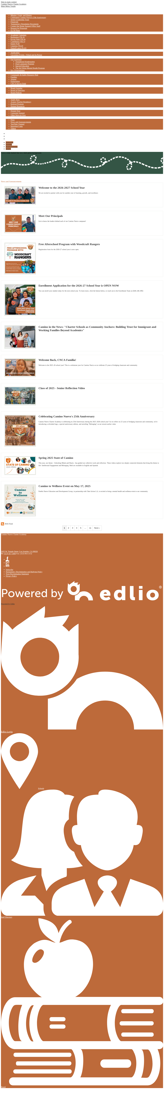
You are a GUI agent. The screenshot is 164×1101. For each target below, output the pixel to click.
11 (90, 528)
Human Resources (17, 106)
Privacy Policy (11, 576)
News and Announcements (21, 122)
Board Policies (16, 93)
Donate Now (15, 111)
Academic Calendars (18, 35)
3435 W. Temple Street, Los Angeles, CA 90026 (19, 551)
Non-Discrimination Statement (17, 574)
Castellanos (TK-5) (18, 42)
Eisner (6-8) (15, 44)
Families (14, 77)
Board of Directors (18, 90)
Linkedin (7, 138)
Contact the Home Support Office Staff (25, 26)
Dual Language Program (24, 64)
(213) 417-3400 (10, 554)
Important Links (17, 126)
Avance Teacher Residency (21, 102)
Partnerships (15, 81)
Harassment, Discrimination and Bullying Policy (24, 572)
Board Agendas (16, 88)
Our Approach (16, 60)
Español (9, 145)
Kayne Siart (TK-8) (18, 39)
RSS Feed (9, 524)
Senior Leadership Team (20, 20)
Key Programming (18, 70)
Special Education (22, 66)
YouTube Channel (17, 124)
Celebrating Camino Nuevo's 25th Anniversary (28, 18)
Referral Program (17, 104)
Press (13, 120)
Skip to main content (9, 2)
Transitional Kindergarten (25, 62)
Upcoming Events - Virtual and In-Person (26, 55)
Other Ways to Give (18, 115)
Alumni (13, 79)
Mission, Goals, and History (21, 15)
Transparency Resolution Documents (25, 24)
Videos (13, 128)
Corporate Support (18, 113)
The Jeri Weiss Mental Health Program (30, 68)
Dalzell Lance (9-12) (18, 48)
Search (8, 149)
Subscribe (9, 142)
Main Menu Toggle (8, 6)
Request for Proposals (19, 28)
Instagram (7, 135)
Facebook (7, 133)
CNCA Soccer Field (18, 84)
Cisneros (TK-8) (17, 46)
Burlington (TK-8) (18, 37)
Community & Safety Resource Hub (24, 75)
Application (15, 53)
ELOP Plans (15, 30)
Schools (41, 788)
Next (96, 528)
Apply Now (15, 100)
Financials (14, 22)
